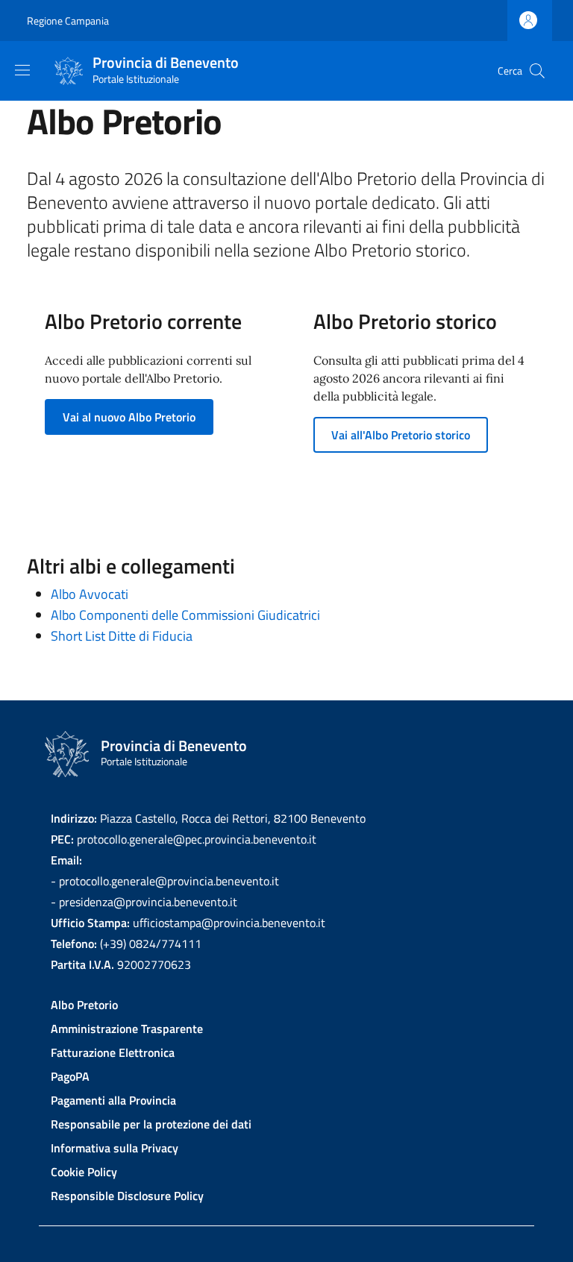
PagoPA (70, 1076)
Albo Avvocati (89, 594)
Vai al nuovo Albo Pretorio (129, 417)
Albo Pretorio (84, 1005)
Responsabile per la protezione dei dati (151, 1124)
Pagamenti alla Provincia (113, 1100)
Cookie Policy (84, 1172)
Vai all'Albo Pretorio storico (400, 435)
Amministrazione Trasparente (127, 1028)
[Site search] (537, 71)
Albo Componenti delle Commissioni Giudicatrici (185, 615)
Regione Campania (68, 20)
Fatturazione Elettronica (113, 1052)
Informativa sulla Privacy (114, 1148)
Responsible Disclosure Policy (127, 1196)
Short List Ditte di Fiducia (121, 636)
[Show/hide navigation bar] (22, 70)
